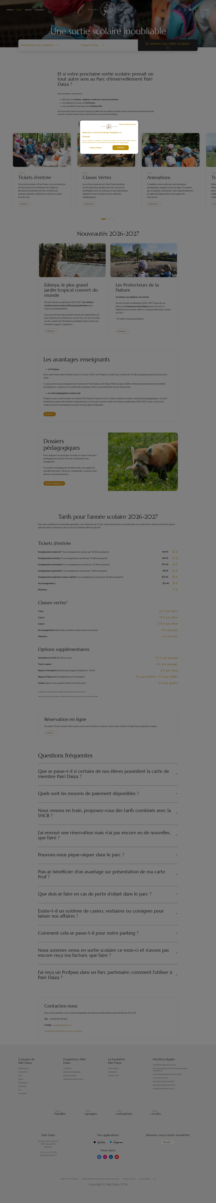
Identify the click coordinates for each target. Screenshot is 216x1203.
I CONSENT (121, 147)
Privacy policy (124, 142)
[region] (109, 137)
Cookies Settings (96, 147)
